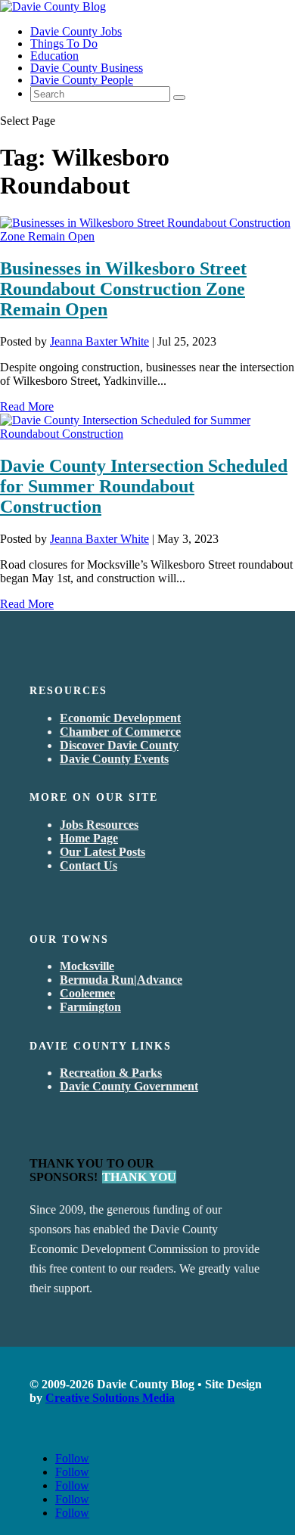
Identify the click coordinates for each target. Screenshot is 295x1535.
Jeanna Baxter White (99, 341)
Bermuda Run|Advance (121, 979)
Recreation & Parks (111, 1072)
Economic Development (120, 718)
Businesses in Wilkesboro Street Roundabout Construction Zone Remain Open (123, 289)
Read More (27, 406)
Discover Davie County (119, 745)
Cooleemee (87, 993)
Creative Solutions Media (110, 1397)
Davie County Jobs (76, 31)
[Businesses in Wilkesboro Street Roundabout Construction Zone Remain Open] (147, 236)
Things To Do (64, 43)
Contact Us (88, 865)
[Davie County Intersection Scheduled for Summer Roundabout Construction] (147, 433)
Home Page (89, 838)
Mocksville (87, 966)
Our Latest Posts (102, 851)
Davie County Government (129, 1086)
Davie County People (81, 79)
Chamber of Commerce (120, 731)
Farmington (90, 1006)
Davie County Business (86, 67)
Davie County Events (114, 758)
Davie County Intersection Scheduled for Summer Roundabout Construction (143, 486)
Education (54, 55)
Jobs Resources (99, 824)
